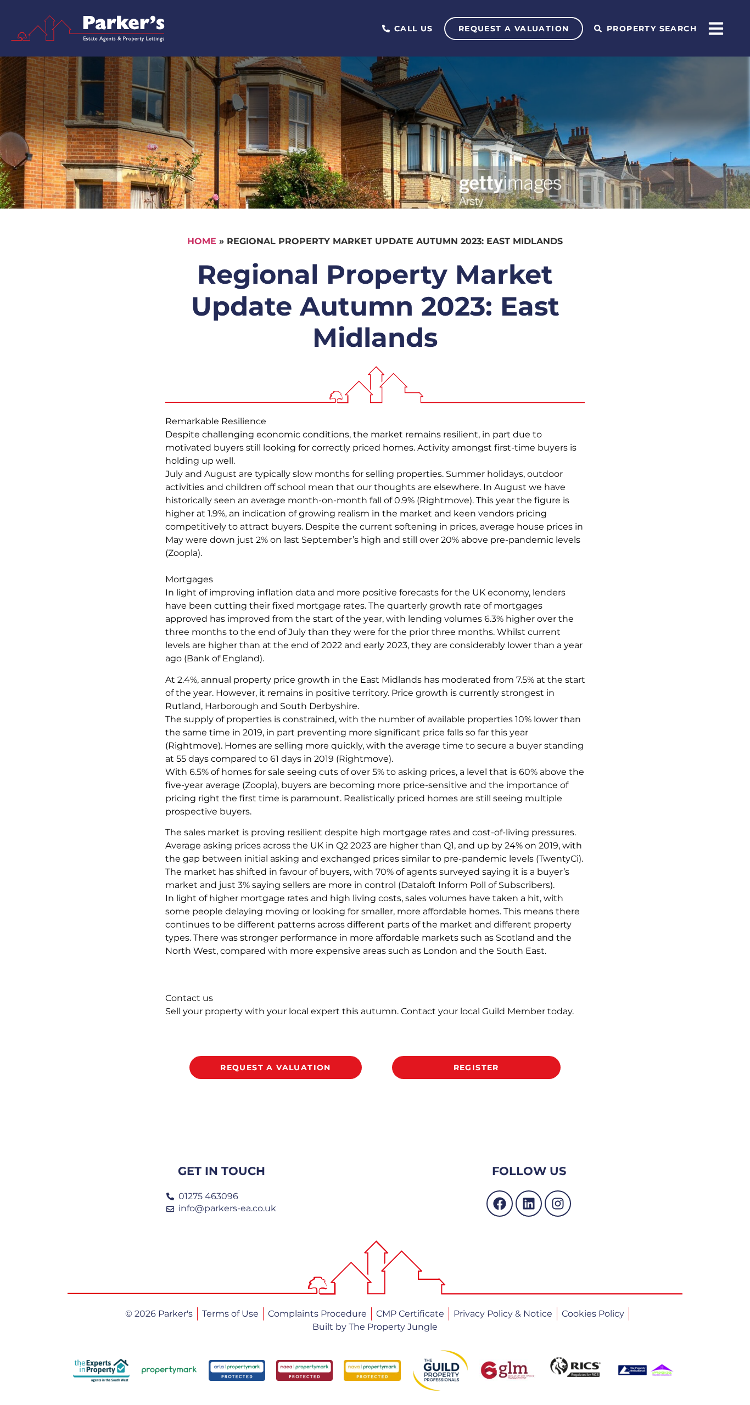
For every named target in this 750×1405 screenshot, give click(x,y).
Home (201, 241)
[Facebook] (499, 1203)
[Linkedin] (529, 1203)
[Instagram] (558, 1203)
